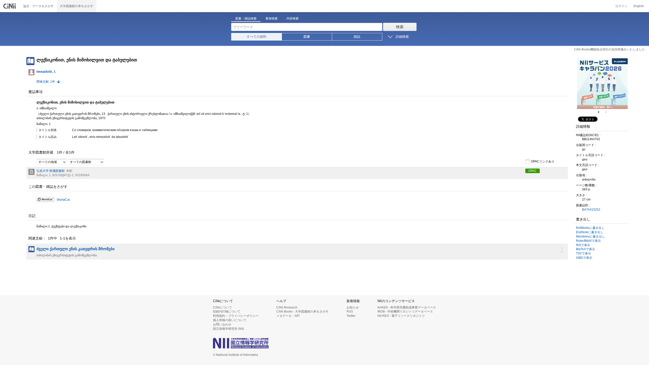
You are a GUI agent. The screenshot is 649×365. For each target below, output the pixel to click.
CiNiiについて (222, 307)
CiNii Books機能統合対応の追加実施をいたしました (609, 49)
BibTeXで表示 (585, 249)
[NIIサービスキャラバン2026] (602, 83)
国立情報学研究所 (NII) (228, 329)
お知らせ (353, 307)
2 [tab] (608, 112)
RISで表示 (583, 245)
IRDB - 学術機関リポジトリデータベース (405, 311)
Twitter (351, 316)
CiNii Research (286, 307)
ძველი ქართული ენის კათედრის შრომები (76, 249)
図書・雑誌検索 (246, 18)
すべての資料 (256, 37)
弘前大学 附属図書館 (51, 171)
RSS (350, 311)
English (639, 6)
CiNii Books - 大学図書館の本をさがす (302, 311)
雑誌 (357, 37)
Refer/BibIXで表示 (588, 241)
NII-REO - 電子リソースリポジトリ (401, 316)
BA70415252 (591, 209)
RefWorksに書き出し (590, 228)
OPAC (532, 171)
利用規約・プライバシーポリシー (236, 316)
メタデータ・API (287, 316)
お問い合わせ (222, 324)
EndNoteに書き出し (589, 232)
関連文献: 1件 (46, 81)
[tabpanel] (602, 83)
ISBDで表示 (584, 258)
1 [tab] (600, 112)
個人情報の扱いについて (229, 320)
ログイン (621, 6)
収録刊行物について (226, 311)
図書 (306, 37)
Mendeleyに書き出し (590, 236)
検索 (400, 27)
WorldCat (63, 200)
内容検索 (292, 18)
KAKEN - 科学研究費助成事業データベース (406, 307)
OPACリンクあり (542, 161)
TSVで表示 (583, 253)
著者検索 (271, 18)
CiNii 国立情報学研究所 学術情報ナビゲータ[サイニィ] (10, 6)
